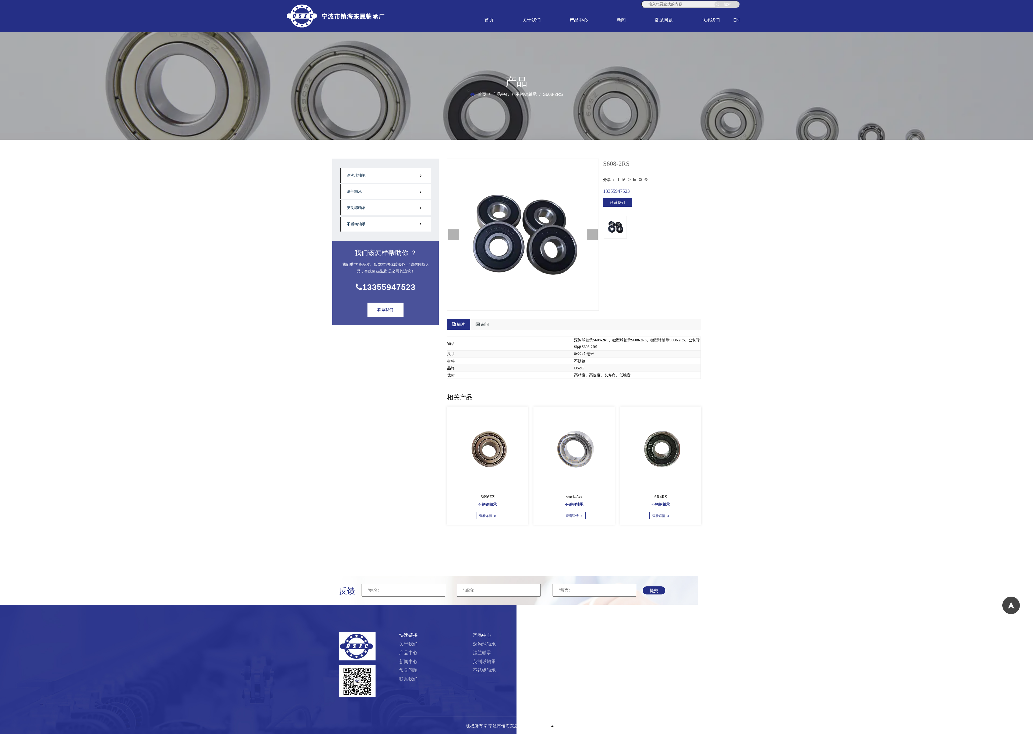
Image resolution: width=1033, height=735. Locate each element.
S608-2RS (570, 497)
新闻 (621, 20)
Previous (453, 234)
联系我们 (711, 20)
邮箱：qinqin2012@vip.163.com (652, 652)
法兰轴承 (354, 192)
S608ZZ (656, 497)
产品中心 (578, 20)
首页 (489, 20)
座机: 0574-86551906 (641, 644)
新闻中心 (408, 661)
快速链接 (408, 635)
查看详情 (482, 516)
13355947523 (389, 287)
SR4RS (483, 497)
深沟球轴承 (356, 175)
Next (592, 234)
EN (736, 20)
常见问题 (664, 20)
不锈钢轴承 (526, 94)
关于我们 (531, 20)
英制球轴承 (356, 208)
